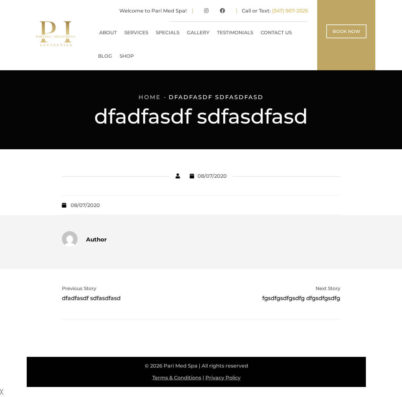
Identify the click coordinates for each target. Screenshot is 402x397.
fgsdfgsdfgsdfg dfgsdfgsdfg (301, 298)
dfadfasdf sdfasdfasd (91, 298)
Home (150, 97)
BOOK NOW (346, 31)
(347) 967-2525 (290, 11)
